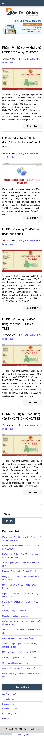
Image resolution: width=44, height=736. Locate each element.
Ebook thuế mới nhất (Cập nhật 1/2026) (19, 571)
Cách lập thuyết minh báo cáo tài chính (19, 658)
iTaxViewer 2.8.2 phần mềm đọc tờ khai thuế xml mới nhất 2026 (21, 142)
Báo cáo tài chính (9, 709)
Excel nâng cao (9, 714)
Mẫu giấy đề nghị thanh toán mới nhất (18, 638)
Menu (22, 3)
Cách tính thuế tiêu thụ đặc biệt (15, 616)
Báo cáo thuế (8, 704)
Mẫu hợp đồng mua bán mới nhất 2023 (19, 652)
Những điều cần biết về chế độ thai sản (19, 668)
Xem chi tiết (32, 126)
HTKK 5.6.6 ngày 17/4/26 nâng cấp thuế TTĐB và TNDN (18, 324)
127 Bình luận (8, 157)
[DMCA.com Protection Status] (6, 734)
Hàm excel (6, 719)
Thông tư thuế (8, 699)
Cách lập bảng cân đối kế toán (15, 611)
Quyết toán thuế (9, 694)
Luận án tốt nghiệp (21, 734)
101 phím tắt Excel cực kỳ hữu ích (17, 663)
